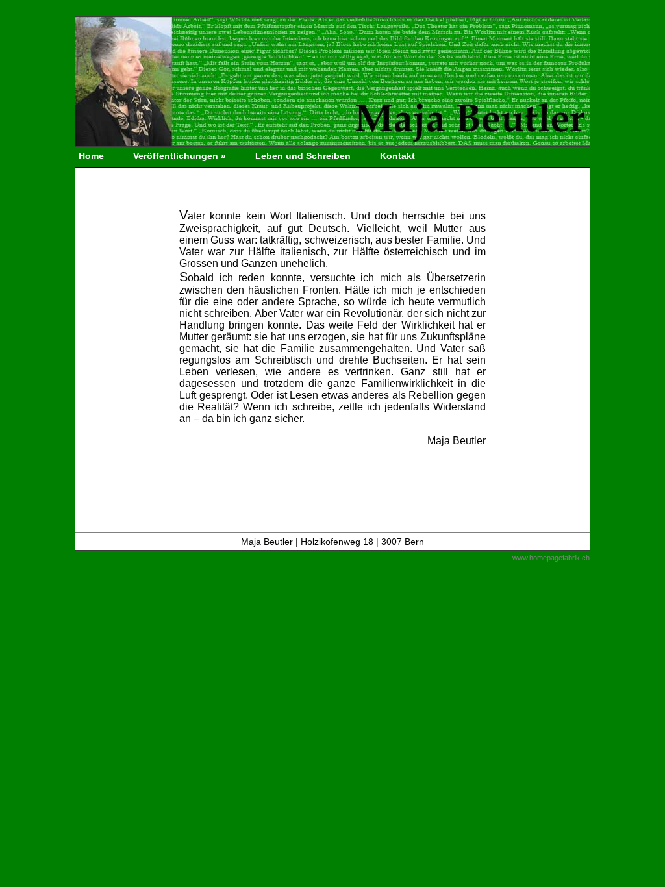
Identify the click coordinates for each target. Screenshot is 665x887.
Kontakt (397, 156)
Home (91, 156)
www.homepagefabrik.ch (551, 558)
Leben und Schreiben (303, 156)
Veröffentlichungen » (179, 156)
